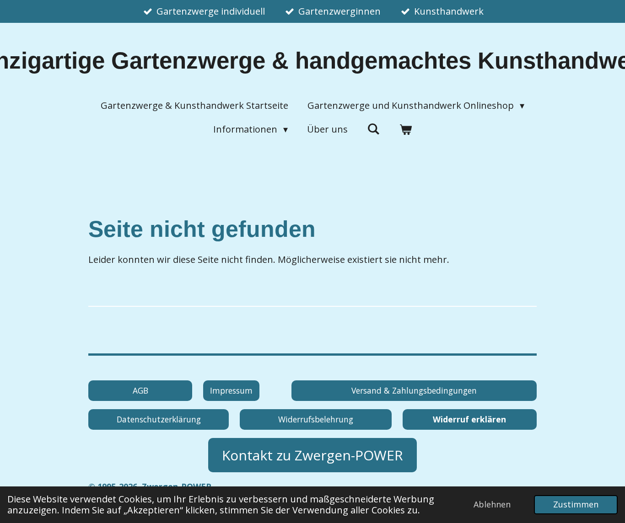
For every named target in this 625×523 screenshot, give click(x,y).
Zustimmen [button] (575, 504)
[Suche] (373, 129)
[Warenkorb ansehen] (405, 129)
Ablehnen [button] (492, 504)
